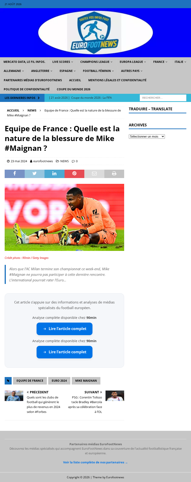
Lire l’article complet (67, 328)
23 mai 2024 (19, 161)
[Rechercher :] (163, 97)
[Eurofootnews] (95, 54)
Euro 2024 (59, 381)
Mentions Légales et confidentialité (117, 80)
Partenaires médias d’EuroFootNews (33, 80)
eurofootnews (43, 161)
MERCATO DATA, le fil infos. (24, 62)
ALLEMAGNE (12, 71)
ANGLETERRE (40, 71)
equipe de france (30, 381)
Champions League (94, 62)
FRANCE (158, 62)
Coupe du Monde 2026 (73, 89)
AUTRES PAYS (130, 71)
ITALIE (179, 62)
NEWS (64, 161)
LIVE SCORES (61, 62)
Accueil (75, 80)
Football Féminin (97, 71)
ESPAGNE (66, 71)
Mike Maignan (86, 381)
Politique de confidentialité (27, 89)
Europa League (131, 62)
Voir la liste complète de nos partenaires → (95, 462)
